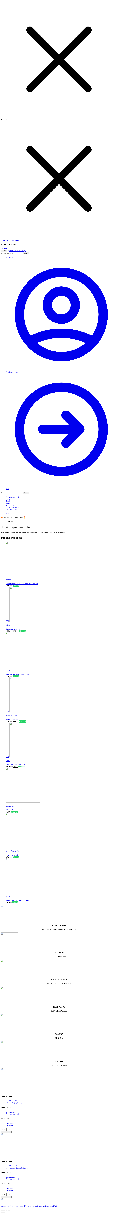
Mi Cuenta (9, 257)
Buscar (26, 253)
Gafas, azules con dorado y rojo (17, 900)
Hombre (9, 580)
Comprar (16, 586)
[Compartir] (4, 1210)
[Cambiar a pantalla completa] (6, 1210)
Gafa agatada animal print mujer (17, 674)
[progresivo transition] (23, 847)
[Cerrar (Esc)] (2, 1210)
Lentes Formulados (12, 851)
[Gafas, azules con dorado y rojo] (23, 892)
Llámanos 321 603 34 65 (10, 241)
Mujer (8, 670)
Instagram (4, 248)
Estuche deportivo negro (14, 810)
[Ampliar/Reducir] (9, 1210)
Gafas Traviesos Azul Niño (15, 765)
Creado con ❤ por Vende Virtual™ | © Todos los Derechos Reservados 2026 (29, 1206)
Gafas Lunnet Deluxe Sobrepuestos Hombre (22, 584)
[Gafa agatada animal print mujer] (23, 666)
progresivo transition (13, 855)
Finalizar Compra (12, 372)
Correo (3, 1129)
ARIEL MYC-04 (12, 719)
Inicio (3, 521)
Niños (8, 625)
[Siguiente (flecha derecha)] (4, 1212)
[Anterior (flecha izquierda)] (2, 1212)
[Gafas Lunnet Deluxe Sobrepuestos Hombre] (23, 576)
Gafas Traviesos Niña (13, 629)
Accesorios (10, 806)
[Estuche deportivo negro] (23, 802)
